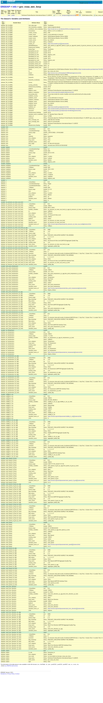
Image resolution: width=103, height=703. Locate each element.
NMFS (92, 3)
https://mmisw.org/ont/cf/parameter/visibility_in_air (60, 416)
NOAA (89, 3)
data (9, 15)
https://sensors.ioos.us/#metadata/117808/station (60, 73)
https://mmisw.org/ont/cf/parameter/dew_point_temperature (63, 288)
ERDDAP (5, 6)
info (15, 6)
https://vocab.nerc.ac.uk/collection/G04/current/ (60, 29)
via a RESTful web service (11, 665)
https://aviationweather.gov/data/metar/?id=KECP (60, 110)
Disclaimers (4, 673)
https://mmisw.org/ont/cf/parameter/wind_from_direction (62, 608)
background (65, 15)
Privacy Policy (10, 673)
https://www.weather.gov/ (54, 43)
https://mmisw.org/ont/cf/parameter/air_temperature (61, 352)
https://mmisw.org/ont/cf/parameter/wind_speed (60, 544)
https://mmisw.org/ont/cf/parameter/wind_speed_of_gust (62, 480)
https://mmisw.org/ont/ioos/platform (57, 92)
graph (13, 15)
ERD (100, 3)
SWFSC (97, 3)
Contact (17, 673)
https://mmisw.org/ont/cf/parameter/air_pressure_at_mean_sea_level (65, 224)
